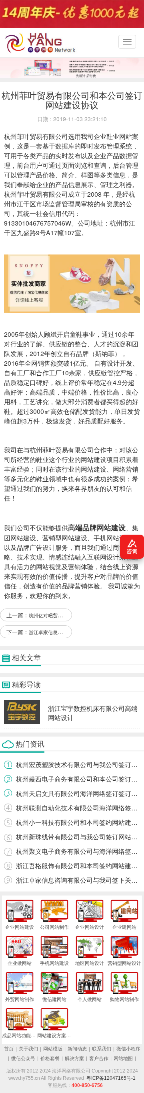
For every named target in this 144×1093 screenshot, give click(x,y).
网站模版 (52, 1049)
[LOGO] (42, 42)
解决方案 (74, 1058)
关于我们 (28, 1049)
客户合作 (98, 1058)
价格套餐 (50, 1058)
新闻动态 (77, 1049)
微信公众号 (23, 1058)
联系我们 (101, 1049)
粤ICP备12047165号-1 (111, 1078)
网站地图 (123, 1058)
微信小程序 (128, 1049)
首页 (9, 1049)
